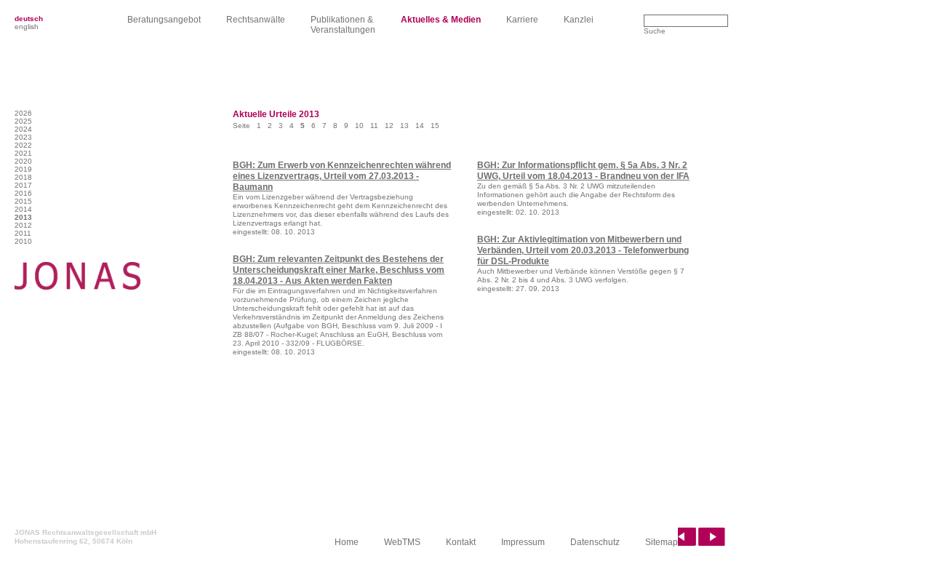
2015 (23, 201)
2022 (23, 145)
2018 (23, 177)
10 (359, 126)
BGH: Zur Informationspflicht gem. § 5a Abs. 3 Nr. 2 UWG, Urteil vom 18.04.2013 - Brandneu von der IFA (583, 170)
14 (419, 126)
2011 (23, 233)
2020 (23, 161)
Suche (655, 31)
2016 (23, 193)
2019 (23, 169)
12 (389, 126)
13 (404, 126)
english (27, 27)
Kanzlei (579, 20)
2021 (23, 153)
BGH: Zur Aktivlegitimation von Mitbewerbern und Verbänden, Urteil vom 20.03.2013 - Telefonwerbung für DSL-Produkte (583, 250)
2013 (23, 217)
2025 (23, 121)
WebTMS (402, 542)
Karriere (522, 20)
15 (435, 126)
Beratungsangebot (164, 20)
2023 (23, 137)
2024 (23, 129)
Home (347, 542)
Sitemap (661, 542)
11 (374, 126)
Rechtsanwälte (255, 20)
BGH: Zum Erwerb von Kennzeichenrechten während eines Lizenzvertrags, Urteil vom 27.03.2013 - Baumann (342, 176)
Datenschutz (595, 542)
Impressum (523, 542)
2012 (23, 225)
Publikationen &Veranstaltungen (343, 25)
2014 (23, 209)
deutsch (29, 19)
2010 (23, 241)
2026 (23, 113)
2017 (23, 185)
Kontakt (461, 542)
